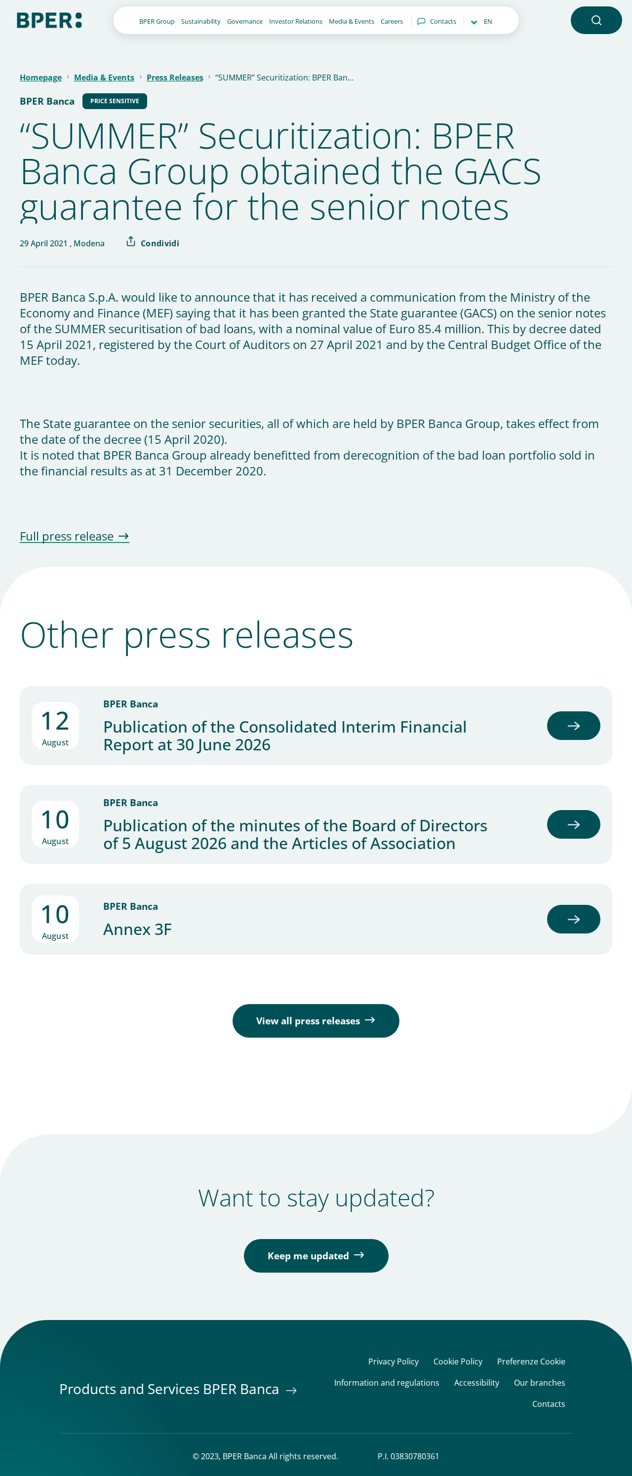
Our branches (539, 1383)
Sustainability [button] (201, 21)
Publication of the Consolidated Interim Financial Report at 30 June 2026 (285, 735)
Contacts (443, 21)
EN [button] (488, 21)
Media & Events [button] (351, 21)
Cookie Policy (458, 1361)
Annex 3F (137, 929)
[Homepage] (49, 19)
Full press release (67, 536)
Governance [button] (245, 21)
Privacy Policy (393, 1361)
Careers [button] (392, 21)
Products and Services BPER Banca (171, 1388)
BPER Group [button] (157, 21)
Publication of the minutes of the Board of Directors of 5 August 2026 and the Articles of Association (295, 834)
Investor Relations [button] (295, 21)
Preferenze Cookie (531, 1361)
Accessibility (476, 1383)
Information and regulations (386, 1383)
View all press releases (308, 1020)
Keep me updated (308, 1255)
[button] (596, 20)
